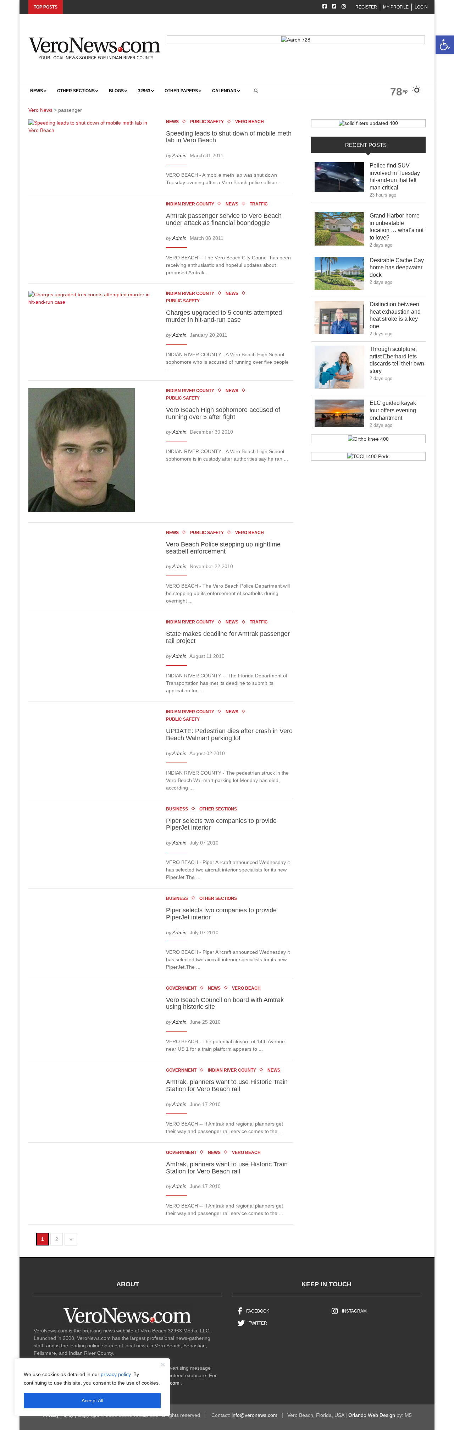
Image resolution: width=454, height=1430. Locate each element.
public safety (207, 121)
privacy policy (116, 1374)
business (177, 809)
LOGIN (421, 7)
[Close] (163, 1364)
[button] (445, 44)
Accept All (92, 1400)
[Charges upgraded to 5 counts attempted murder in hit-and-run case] (94, 300)
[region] (92, 1387)
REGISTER (366, 7)
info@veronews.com (254, 1415)
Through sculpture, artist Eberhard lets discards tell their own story (397, 360)
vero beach (249, 121)
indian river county (190, 204)
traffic (259, 204)
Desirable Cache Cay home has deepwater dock (397, 267)
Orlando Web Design (371, 1415)
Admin (179, 156)
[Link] (339, 179)
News (172, 121)
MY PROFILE (396, 7)
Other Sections (218, 809)
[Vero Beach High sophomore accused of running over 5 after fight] (85, 451)
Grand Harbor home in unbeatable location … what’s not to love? (396, 227)
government (181, 988)
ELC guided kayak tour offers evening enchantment (393, 410)
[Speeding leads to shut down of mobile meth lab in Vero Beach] (94, 128)
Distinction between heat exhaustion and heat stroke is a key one (395, 315)
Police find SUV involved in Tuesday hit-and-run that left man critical (395, 177)
